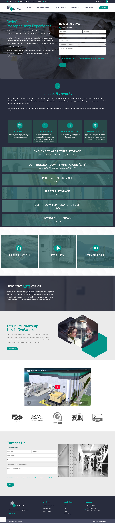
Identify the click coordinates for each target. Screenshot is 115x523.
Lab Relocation (74, 7)
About (29, 7)
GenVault (101, 58)
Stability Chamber (60, 7)
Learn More (57, 155)
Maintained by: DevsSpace (99, 521)
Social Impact (89, 7)
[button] (107, 1)
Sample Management (42, 7)
